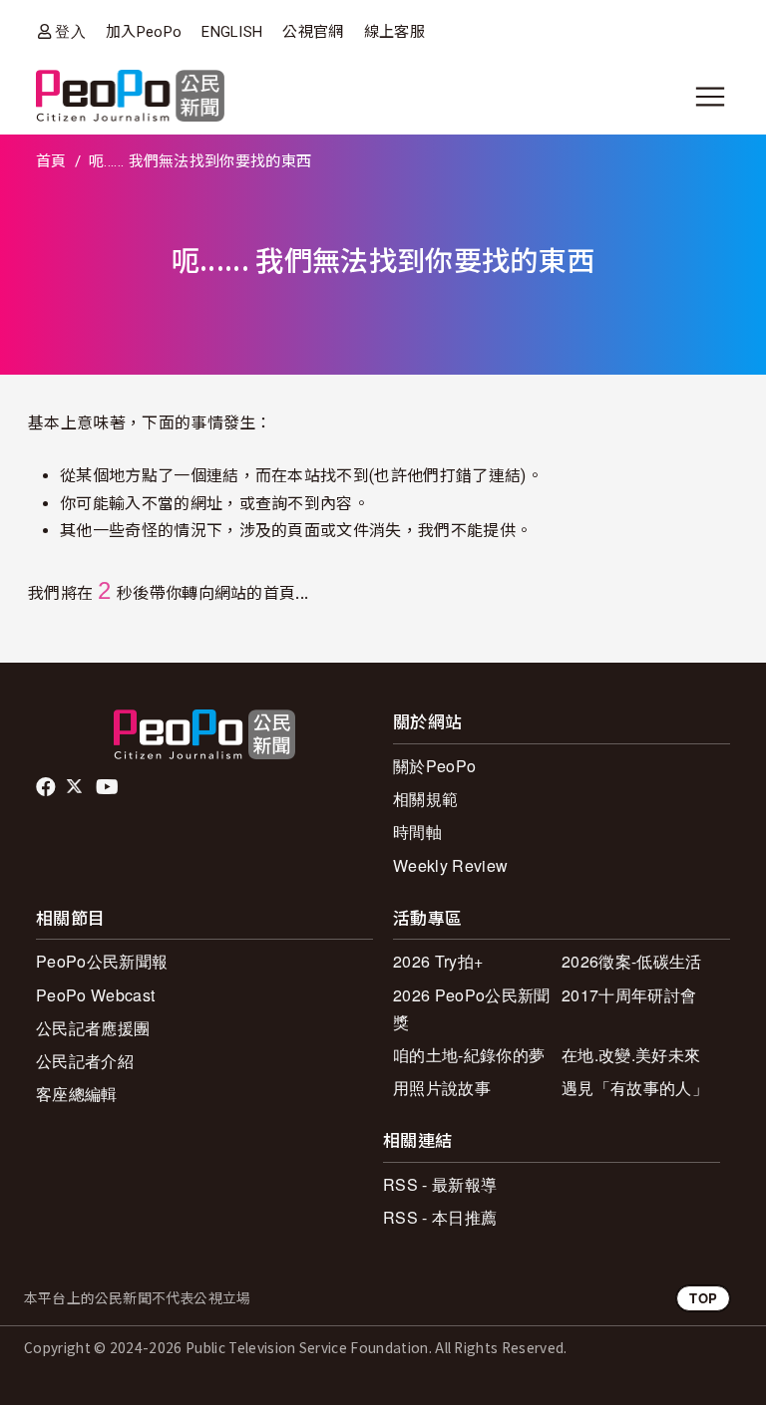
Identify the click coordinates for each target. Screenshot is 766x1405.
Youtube (109, 787)
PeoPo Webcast (95, 995)
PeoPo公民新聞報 (102, 961)
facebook (47, 787)
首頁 (51, 161)
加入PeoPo (144, 32)
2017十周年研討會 (629, 995)
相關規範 (425, 798)
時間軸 (417, 831)
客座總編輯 (77, 1093)
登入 (70, 31)
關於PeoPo (434, 765)
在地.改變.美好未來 (631, 1054)
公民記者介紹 (85, 1060)
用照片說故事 (442, 1087)
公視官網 (312, 32)
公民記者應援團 (93, 1027)
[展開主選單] (710, 97)
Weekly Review (450, 865)
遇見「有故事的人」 (635, 1087)
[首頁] (130, 97)
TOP (703, 1297)
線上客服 (394, 32)
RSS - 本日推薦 (440, 1217)
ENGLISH (231, 32)
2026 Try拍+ (438, 961)
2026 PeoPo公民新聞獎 (471, 1008)
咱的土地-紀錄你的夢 (469, 1054)
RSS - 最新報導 (440, 1184)
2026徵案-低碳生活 (632, 961)
